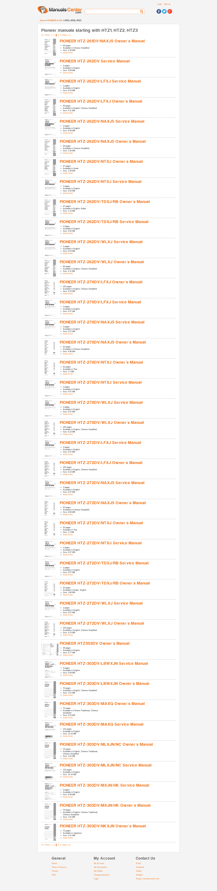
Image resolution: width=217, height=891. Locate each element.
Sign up (167, 4)
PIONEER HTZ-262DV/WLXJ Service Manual (101, 242)
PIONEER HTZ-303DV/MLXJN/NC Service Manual (106, 765)
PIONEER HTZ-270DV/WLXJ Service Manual (101, 402)
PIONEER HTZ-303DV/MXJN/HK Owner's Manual (105, 805)
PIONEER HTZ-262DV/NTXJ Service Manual (101, 181)
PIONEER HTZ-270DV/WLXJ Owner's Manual (102, 422)
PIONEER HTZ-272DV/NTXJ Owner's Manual (101, 523)
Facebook (140, 867)
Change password (101, 875)
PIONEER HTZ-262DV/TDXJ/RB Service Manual (104, 222)
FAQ (54, 875)
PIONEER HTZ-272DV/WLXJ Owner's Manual (102, 623)
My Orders (98, 871)
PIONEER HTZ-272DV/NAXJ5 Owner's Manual (103, 503)
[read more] (68, 53)
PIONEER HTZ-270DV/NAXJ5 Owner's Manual (103, 342)
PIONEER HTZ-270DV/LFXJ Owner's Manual (101, 282)
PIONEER (52, 20)
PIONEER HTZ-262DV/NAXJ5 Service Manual (102, 121)
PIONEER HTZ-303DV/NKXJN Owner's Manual (103, 826)
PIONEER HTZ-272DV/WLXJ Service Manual (101, 603)
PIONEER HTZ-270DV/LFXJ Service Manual (100, 302)
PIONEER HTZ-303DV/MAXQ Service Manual (102, 724)
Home (42, 20)
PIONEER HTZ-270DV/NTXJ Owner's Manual (101, 362)
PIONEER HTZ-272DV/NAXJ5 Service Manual (102, 483)
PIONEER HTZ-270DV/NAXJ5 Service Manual (102, 322)
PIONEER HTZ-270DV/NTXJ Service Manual (101, 382)
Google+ (139, 875)
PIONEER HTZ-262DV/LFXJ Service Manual (100, 81)
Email (138, 863)
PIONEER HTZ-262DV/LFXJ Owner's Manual (101, 101)
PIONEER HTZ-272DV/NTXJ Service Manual (101, 543)
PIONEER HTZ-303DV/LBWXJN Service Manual (104, 663)
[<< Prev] (45, 35)
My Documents (100, 867)
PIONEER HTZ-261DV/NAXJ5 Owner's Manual (102, 41)
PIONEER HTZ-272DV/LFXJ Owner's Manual (101, 462)
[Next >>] (66, 35)
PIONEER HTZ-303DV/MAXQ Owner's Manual (102, 703)
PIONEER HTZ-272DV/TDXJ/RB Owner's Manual (105, 583)
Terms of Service (59, 867)
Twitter (139, 871)
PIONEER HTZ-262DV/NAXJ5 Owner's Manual (103, 141)
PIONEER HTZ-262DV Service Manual (95, 61)
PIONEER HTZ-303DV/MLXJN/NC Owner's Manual (106, 744)
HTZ (60, 20)
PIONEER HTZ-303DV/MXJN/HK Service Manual (104, 785)
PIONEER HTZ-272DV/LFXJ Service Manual (100, 442)
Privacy (55, 871)
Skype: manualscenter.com (147, 879)
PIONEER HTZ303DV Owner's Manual (95, 643)
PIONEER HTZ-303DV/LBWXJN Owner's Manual (104, 683)
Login (159, 4)
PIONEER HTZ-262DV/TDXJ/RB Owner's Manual (105, 201)
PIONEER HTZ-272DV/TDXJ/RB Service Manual (104, 563)
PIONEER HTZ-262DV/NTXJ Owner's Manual (101, 161)
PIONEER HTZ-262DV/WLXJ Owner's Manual (102, 262)
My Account (99, 863)
